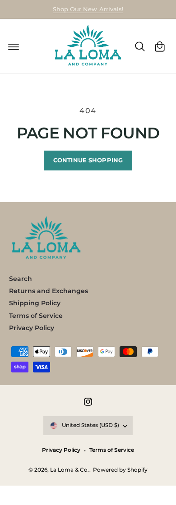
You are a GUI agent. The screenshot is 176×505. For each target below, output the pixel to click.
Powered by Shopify (120, 470)
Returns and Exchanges (48, 291)
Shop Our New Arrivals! (88, 9)
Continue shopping (88, 160)
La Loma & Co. (69, 470)
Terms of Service (36, 316)
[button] (13, 46)
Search (20, 279)
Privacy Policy (31, 328)
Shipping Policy (34, 303)
